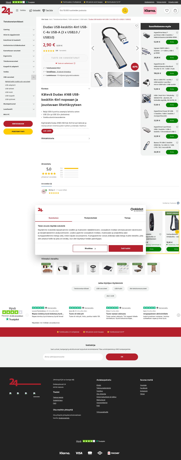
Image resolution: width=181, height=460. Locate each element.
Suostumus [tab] (54, 218)
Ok (122, 356)
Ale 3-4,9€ (110, 296)
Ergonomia (7, 56)
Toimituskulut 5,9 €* (113, 2)
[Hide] (89, 89)
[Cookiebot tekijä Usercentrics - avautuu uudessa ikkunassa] (132, 210)
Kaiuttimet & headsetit (12, 40)
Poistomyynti (18, 131)
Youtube (143, 385)
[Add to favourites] (136, 26)
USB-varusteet (8, 77)
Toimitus (100, 391)
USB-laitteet (9, 88)
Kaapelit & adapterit (11, 66)
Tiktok (142, 394)
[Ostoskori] (175, 10)
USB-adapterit (10, 85)
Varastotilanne (102, 402)
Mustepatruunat (9, 104)
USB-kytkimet (10, 99)
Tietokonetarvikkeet (13, 22)
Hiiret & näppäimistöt (11, 35)
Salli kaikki (125, 248)
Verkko (6, 72)
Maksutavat (101, 400)
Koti (50, 19)
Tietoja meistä (161, 2)
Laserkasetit (7, 109)
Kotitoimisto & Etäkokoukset (14, 45)
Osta (172, 42)
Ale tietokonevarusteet (138, 288)
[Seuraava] (177, 232)
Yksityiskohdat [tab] (90, 218)
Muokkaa (89, 248)
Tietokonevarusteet (10, 61)
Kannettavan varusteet (11, 50)
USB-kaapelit (10, 95)
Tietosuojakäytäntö (104, 388)
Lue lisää (47, 131)
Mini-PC (6, 114)
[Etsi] (125, 10)
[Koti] (7, 11)
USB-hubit (9, 92)
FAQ (54, 403)
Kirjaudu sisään (173, 2)
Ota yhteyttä (101, 394)
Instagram (144, 391)
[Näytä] (89, 138)
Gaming (6, 29)
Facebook (143, 388)
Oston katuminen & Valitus (106, 397)
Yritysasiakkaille (102, 412)
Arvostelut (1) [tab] (46, 184)
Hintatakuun (18, 123)
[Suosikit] (167, 10)
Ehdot (99, 385)
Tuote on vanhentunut (65, 58)
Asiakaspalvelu (149, 2)
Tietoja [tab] (127, 218)
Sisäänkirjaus (58, 400)
